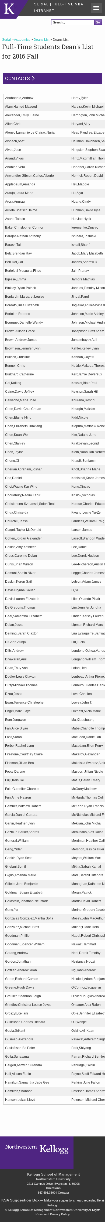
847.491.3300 (46, 1192)
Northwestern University (53, 1179)
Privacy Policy (60, 1214)
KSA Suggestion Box (20, 1200)
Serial (6, 40)
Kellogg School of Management (53, 1174)
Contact (63, 1192)
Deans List (41, 40)
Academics (22, 40)
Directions (53, 1188)
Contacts (17, 78)
